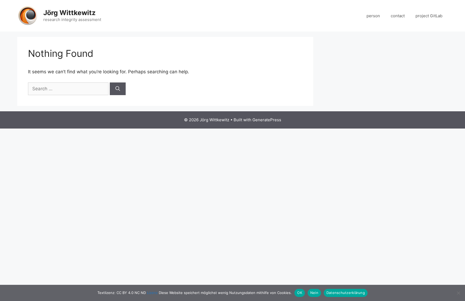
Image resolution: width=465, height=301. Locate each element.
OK (299, 292)
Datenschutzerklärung (345, 292)
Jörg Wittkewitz (69, 13)
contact (398, 15)
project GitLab (428, 15)
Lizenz (152, 292)
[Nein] (458, 293)
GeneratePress (266, 119)
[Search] (118, 88)
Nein (314, 292)
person (373, 15)
